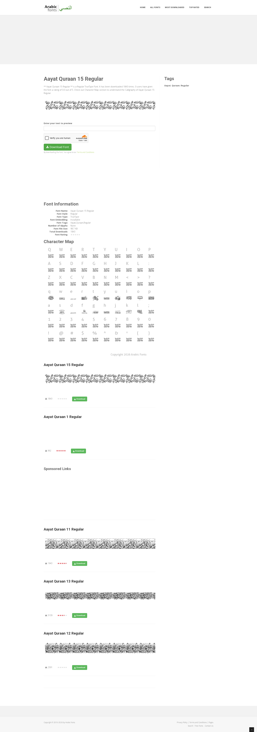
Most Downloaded (174, 7)
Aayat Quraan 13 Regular (64, 581)
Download (80, 399)
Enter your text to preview (58, 123)
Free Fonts (199, 726)
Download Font (59, 147)
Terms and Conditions (85, 152)
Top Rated (194, 7)
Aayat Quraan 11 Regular (64, 529)
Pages (211, 722)
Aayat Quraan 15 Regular (64, 365)
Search (207, 7)
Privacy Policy (182, 722)
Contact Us (209, 726)
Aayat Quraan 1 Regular (63, 417)
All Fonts (155, 7)
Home (142, 7)
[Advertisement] (128, 39)
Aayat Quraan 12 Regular (64, 633)
